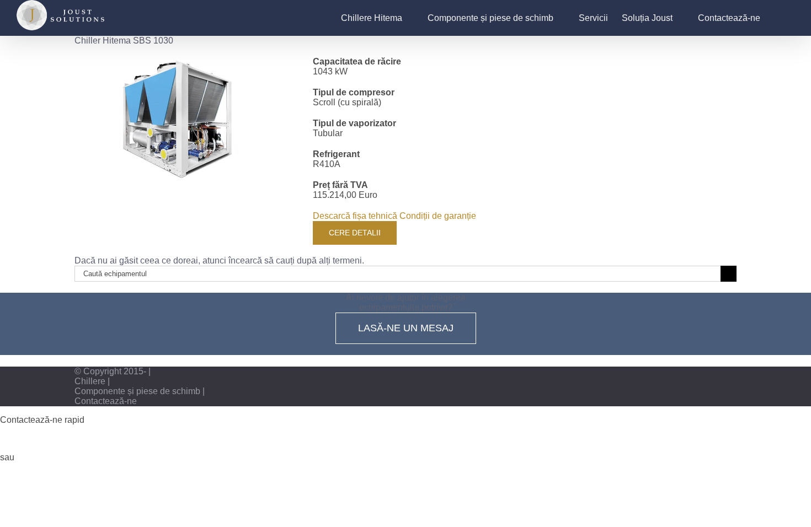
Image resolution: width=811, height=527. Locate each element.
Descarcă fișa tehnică (355, 216)
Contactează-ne (105, 401)
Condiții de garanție (437, 216)
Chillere (89, 381)
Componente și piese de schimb (137, 391)
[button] (777, 18)
